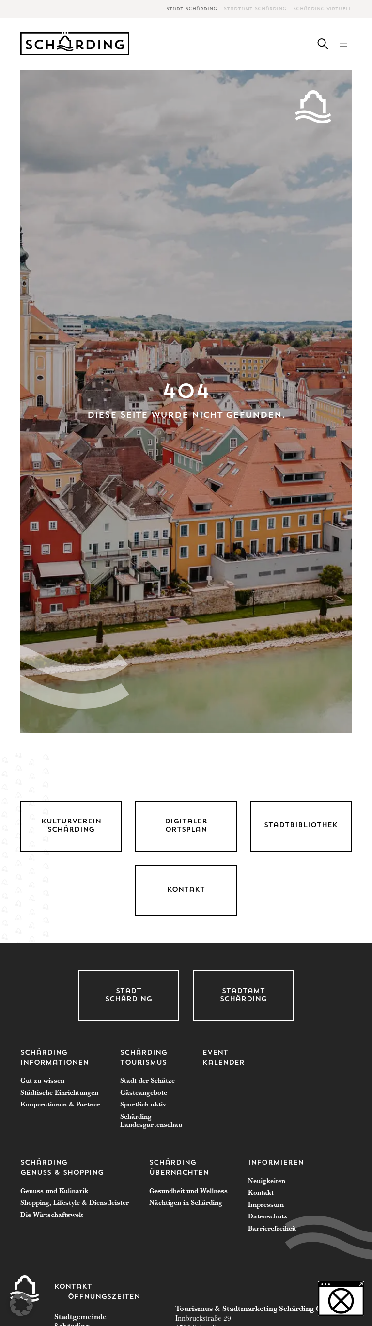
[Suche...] (323, 44)
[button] (343, 43)
